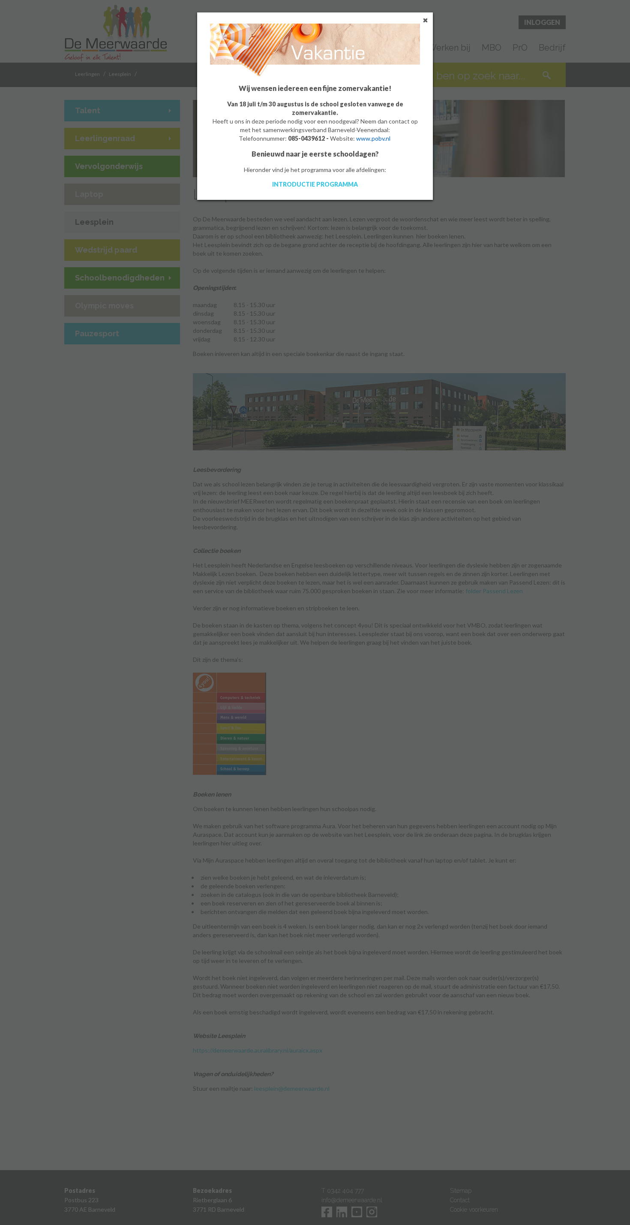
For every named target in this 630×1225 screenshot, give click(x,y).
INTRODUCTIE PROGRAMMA (315, 184)
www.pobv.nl (373, 138)
